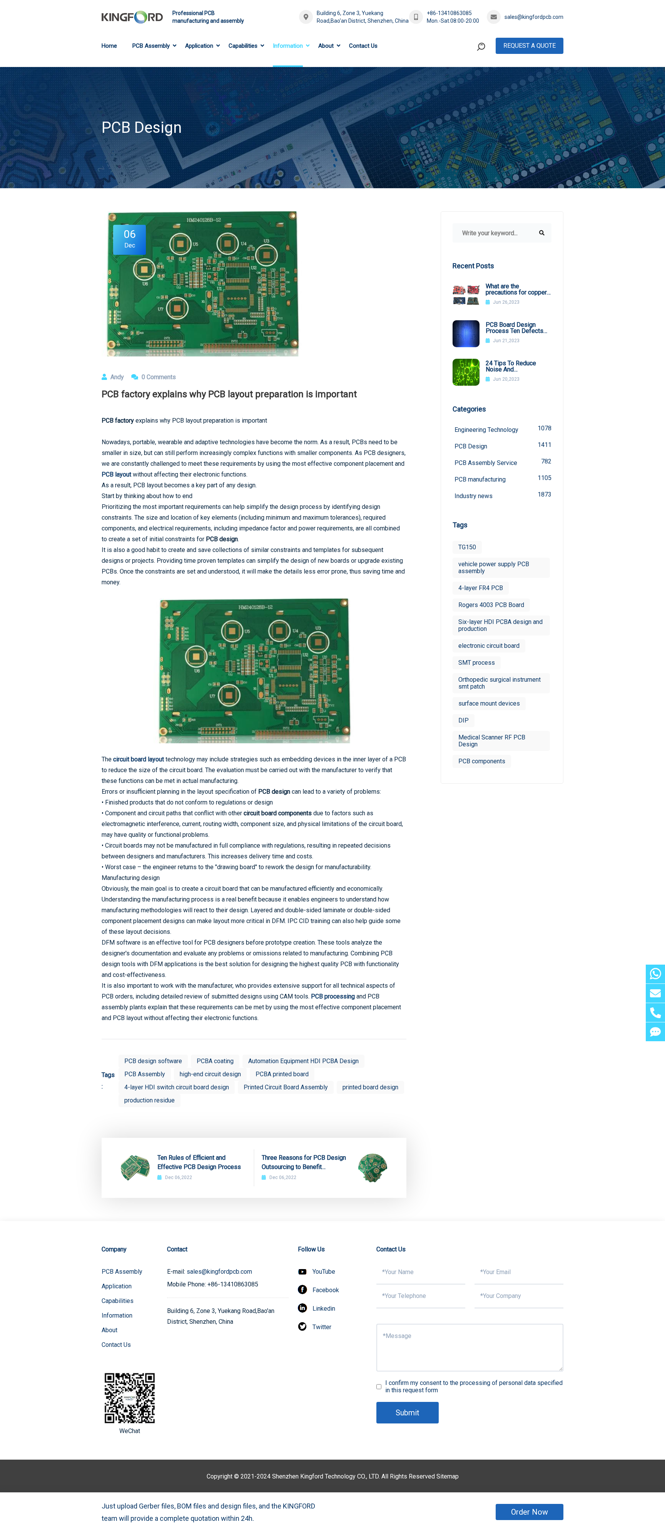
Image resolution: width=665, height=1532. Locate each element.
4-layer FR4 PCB (480, 588)
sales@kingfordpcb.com (534, 17)
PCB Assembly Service (502, 462)
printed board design (370, 1087)
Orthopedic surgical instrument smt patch (499, 683)
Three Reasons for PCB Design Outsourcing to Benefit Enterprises (304, 1163)
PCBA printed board (282, 1074)
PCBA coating (215, 1061)
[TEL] (655, 1012)
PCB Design (502, 445)
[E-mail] (655, 993)
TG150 (467, 547)
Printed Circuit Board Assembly (286, 1087)
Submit (407, 1412)
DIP (463, 720)
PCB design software (153, 1061)
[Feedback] (655, 1031)
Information (288, 45)
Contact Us (363, 45)
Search (466, 78)
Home (109, 45)
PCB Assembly (151, 45)
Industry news (502, 495)
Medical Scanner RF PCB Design (491, 741)
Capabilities (243, 45)
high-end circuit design (210, 1074)
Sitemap (447, 1476)
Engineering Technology (502, 429)
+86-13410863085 (449, 13)
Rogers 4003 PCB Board (491, 605)
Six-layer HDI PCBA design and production (500, 625)
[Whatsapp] (655, 974)
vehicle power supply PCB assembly (493, 567)
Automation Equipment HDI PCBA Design (303, 1061)
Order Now (529, 1512)
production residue (149, 1100)
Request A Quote (529, 45)
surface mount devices (489, 703)
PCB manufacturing (502, 478)
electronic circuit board (489, 645)
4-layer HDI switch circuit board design (176, 1087)
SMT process (476, 662)
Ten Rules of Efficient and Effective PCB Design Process (199, 1162)
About (326, 45)
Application (199, 45)
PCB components (481, 761)
